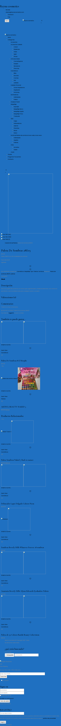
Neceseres (17, 66)
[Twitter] (2, 279)
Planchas (16, 68)
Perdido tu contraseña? (7, 698)
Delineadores (17, 123)
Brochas (16, 75)
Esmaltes (16, 147)
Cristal (16, 47)
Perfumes (16, 92)
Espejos (16, 64)
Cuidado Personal (16, 85)
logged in (11, 313)
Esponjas (16, 107)
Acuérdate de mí (6, 695)
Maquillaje (14, 104)
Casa (6, 243)
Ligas (15, 54)
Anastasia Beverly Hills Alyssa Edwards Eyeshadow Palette (25, 591)
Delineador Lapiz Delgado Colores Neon (17, 503)
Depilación (17, 90)
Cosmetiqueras (18, 61)
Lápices (16, 126)
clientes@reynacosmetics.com (15, 12)
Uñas (12, 145)
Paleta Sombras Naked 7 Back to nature (17, 460)
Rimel (15, 130)
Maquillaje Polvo (18, 114)
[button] (48, 21)
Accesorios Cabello (16, 44)
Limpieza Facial (15, 102)
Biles (15, 73)
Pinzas (15, 56)
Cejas (15, 121)
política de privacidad (49, 718)
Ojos (12, 118)
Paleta (16, 99)
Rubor (15, 133)
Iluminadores (14, 95)
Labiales (16, 83)
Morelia (8, 10)
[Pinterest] (4, 279)
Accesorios (14, 42)
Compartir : (4, 276)
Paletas (16, 142)
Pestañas (16, 128)
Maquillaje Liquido (19, 111)
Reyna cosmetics (9, 6)
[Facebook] (1, 279)
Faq (9, 17)
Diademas (17, 49)
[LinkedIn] (3, 279)
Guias (15, 52)
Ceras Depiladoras (19, 87)
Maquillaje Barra (18, 109)
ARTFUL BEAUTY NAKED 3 (13, 407)
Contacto (10, 14)
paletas (13, 274)
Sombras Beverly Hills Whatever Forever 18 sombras (22, 547)
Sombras (26, 135)
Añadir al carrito (6, 345)
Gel (15, 80)
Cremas (16, 78)
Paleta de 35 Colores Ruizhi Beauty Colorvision (20, 635)
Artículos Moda (15, 59)
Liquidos (16, 140)
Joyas (12, 152)
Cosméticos (14, 71)
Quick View (4, 350)
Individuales (17, 97)
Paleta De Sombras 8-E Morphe (14, 360)
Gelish (15, 150)
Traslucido (17, 116)
